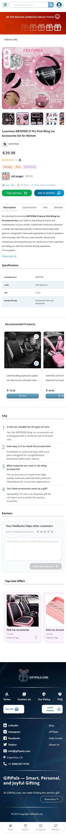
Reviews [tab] (58, 207)
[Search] (51, 5)
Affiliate (53, 731)
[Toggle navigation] (5, 4)
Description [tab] (9, 207)
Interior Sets (10, 39)
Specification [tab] (29, 207)
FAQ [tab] (45, 207)
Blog (51, 725)
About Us (54, 744)
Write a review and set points (19, 531)
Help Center (56, 738)
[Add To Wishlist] (36, 363)
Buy (24, 395)
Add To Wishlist (46, 192)
